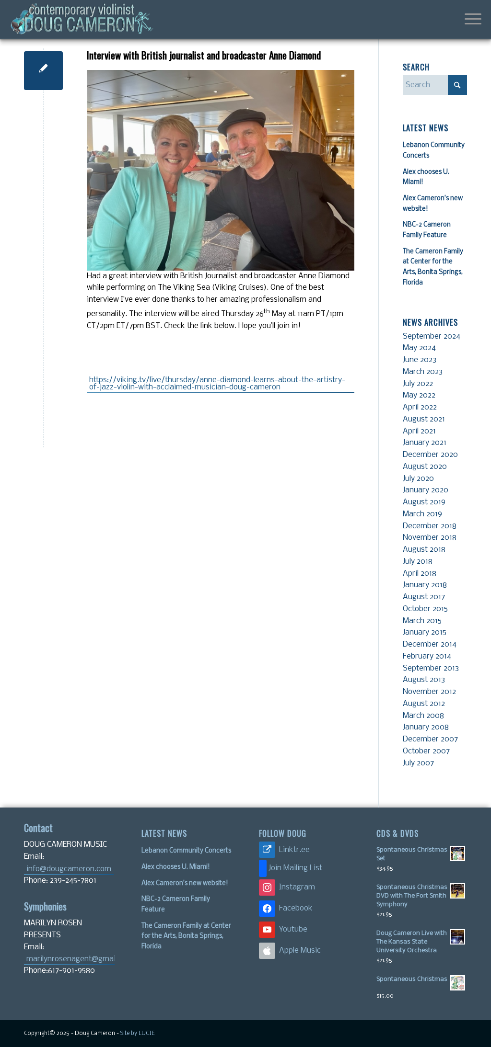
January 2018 (425, 585)
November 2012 (429, 692)
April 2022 (420, 407)
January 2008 (426, 727)
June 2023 (419, 360)
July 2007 (418, 763)
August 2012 (424, 704)
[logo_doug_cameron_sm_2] (81, 19)
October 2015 (425, 609)
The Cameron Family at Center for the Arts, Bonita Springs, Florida (186, 936)
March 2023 (423, 372)
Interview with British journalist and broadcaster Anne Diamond (204, 54)
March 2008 (423, 716)
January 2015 (424, 632)
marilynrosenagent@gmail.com (70, 959)
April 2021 (419, 431)
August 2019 (424, 502)
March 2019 (422, 514)
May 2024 (419, 348)
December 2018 (429, 526)
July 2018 (418, 562)
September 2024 (431, 336)
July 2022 (418, 384)
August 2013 (424, 680)
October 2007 (426, 751)
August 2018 (424, 550)
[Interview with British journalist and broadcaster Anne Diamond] (43, 70)
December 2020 (430, 455)
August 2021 (424, 419)
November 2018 (429, 538)
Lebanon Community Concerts (186, 850)
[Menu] (469, 19)
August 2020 (425, 467)
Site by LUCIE (137, 1033)
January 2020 (425, 490)
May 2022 (419, 395)
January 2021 (424, 443)
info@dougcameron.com (68, 869)
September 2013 (431, 668)
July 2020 (418, 479)
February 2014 (427, 656)
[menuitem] (469, 19)
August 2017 (424, 597)
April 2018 (419, 573)
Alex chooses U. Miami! (175, 867)
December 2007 (430, 739)
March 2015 (422, 621)
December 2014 (429, 644)
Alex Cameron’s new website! (184, 883)
